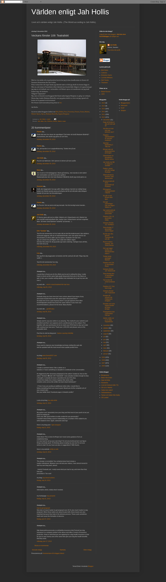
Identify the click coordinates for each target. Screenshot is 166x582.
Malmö (87, 112)
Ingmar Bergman (63, 114)
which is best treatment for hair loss (58, 284)
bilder (42, 121)
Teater (82, 112)
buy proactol (51, 496)
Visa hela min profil (114, 50)
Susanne (40, 186)
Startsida (63, 550)
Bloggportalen (125, 103)
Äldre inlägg (87, 550)
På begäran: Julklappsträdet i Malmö (109, 191)
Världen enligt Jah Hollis (70, 12)
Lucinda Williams (107, 77)
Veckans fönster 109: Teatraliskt (109, 291)
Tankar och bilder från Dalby (110, 395)
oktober (106, 328)
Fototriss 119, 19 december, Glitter (108, 218)
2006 (103, 366)
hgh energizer (56, 425)
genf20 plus (50, 309)
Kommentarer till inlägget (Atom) (53, 553)
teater (64, 121)
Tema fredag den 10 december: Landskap (108, 275)
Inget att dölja (105, 380)
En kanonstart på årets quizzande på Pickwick (108, 183)
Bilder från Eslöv (106, 378)
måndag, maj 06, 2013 (44, 287)
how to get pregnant (43, 508)
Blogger (90, 566)
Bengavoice (105, 375)
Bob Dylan (104, 70)
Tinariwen (104, 82)
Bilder (61, 112)
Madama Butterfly (52, 114)
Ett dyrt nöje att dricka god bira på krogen (109, 151)
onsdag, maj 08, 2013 (44, 312)
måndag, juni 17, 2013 (44, 541)
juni (104, 339)
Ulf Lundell (104, 397)
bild (39, 121)
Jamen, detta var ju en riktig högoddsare (108, 319)
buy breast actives (49, 478)
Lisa (38, 253)
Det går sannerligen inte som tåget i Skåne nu (109, 204)
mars (105, 348)
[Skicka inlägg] (55, 119)
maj (104, 342)
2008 (103, 360)
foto (45, 121)
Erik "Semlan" (42, 231)
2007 (103, 363)
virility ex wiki (54, 449)
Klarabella (104, 383)
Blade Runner (105, 91)
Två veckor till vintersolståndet (109, 281)
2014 (103, 106)
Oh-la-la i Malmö (106, 387)
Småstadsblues (106, 392)
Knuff (122, 108)
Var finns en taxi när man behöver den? (108, 130)
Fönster (77, 112)
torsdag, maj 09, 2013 (44, 336)
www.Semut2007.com (49, 355)
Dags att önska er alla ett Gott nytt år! (109, 124)
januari (105, 354)
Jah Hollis (40, 158)
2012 (103, 111)
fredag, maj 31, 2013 (43, 499)
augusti (106, 334)
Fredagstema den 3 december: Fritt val (109, 313)
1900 (103, 94)
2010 (103, 117)
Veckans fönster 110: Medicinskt (109, 270)
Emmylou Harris (106, 75)
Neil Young (105, 80)
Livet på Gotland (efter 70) (109, 385)
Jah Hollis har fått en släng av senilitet (108, 164)
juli (104, 336)
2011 (103, 114)
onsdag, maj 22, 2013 (44, 452)
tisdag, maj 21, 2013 (43, 427)
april (105, 345)
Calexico (104, 73)
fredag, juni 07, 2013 (43, 519)
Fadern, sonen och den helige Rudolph (109, 170)
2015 (103, 103)
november (106, 325)
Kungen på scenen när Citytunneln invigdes (107, 298)
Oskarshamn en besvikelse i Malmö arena (108, 157)
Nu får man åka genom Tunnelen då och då (108, 236)
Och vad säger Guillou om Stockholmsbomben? (108, 250)
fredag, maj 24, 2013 (43, 480)
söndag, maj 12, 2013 (44, 403)
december (106, 120)
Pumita (39, 132)
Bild (57, 112)
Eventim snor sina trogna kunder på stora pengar (109, 306)
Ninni (38, 170)
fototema (49, 121)
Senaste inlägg (37, 550)
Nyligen (123, 110)
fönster (55, 121)
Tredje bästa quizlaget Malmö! (107, 258)
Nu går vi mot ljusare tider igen (108, 197)
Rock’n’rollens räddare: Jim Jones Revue (108, 243)
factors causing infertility (65, 333)
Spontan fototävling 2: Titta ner (108, 144)
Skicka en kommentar (41, 545)
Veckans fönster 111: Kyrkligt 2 (108, 223)
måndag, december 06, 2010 (46, 246)
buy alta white (52, 400)
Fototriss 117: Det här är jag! (108, 287)
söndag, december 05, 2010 (46, 139)
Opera (43, 114)
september (107, 331)
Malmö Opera (35, 114)
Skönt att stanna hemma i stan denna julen (108, 176)
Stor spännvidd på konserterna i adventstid (109, 212)
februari (106, 351)
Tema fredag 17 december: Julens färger (108, 229)
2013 (103, 109)
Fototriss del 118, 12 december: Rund (108, 264)
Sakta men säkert (107, 390)
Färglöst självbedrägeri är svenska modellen (108, 137)
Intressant (124, 105)
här (60, 103)
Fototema (71, 112)
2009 (103, 357)
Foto (65, 112)
